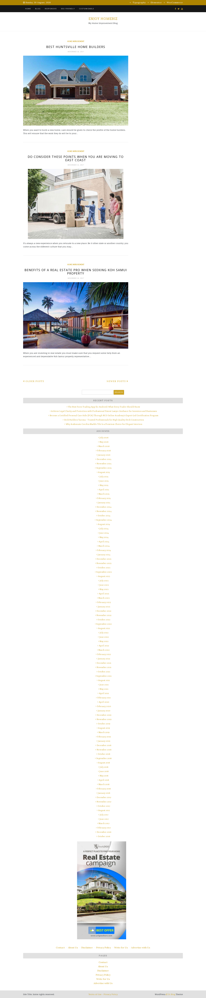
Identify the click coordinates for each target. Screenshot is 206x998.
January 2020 (104, 711)
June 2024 (104, 533)
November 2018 (104, 750)
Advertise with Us (140, 947)
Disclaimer (87, 947)
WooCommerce (175, 2)
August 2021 (104, 680)
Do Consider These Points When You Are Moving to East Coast (76, 158)
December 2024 (104, 507)
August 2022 (104, 628)
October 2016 (104, 836)
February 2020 (104, 706)
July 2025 (104, 476)
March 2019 (104, 732)
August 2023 (104, 576)
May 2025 (104, 485)
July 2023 (104, 580)
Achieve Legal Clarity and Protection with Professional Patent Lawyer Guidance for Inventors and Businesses (104, 411)
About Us (73, 947)
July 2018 (104, 767)
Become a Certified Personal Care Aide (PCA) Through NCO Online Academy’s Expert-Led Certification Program (104, 415)
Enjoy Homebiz (103, 19)
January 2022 (104, 659)
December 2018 (104, 745)
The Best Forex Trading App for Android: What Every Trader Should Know (104, 407)
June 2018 (104, 771)
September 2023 (104, 572)
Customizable (86, 9)
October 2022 (104, 619)
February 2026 (104, 450)
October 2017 (104, 806)
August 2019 (104, 728)
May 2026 (104, 442)
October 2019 (104, 724)
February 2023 (104, 602)
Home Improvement (75, 41)
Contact (60, 947)
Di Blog (171, 994)
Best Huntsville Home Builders (75, 47)
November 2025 (104, 463)
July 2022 (104, 632)
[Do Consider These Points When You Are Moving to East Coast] (75, 204)
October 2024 (104, 515)
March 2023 (104, 598)
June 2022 (104, 637)
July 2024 (104, 528)
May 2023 (103, 589)
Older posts (35, 381)
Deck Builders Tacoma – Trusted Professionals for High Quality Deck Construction (104, 420)
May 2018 (104, 776)
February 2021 (104, 698)
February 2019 (104, 737)
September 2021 (104, 676)
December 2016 (104, 832)
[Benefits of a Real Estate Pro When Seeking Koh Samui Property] (75, 315)
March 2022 (104, 650)
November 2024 (104, 511)
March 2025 (104, 494)
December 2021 (104, 663)
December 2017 (104, 797)
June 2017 (104, 819)
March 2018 (104, 784)
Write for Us (121, 947)
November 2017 (104, 802)
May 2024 (104, 537)
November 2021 (104, 667)
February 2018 (104, 789)
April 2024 (104, 541)
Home (28, 9)
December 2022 (104, 611)
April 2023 (104, 593)
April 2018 (104, 780)
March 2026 (104, 446)
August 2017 (104, 810)
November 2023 (104, 563)
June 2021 (104, 685)
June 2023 (104, 585)
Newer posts (116, 381)
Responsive (51, 9)
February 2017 (104, 828)
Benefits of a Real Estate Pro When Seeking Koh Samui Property (76, 271)
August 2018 (104, 763)
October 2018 (104, 754)
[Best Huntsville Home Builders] (75, 91)
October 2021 (104, 672)
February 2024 (104, 550)
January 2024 (104, 554)
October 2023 (104, 567)
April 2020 (104, 702)
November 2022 (104, 615)
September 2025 (104, 468)
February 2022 (104, 654)
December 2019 (104, 715)
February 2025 (104, 498)
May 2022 (103, 641)
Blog (38, 9)
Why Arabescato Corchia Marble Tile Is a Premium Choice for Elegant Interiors (104, 424)
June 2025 (104, 481)
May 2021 (104, 689)
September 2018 (104, 758)
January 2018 (104, 793)
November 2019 (104, 719)
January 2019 (104, 741)
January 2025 (104, 502)
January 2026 (104, 455)
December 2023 (104, 559)
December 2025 (104, 459)
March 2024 (104, 546)
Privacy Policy (103, 947)
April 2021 (104, 693)
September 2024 (104, 520)
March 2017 (104, 823)
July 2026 (104, 437)
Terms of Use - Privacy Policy (103, 994)
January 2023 (104, 606)
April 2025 (104, 489)
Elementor (156, 2)
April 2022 (104, 645)
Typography (139, 2)
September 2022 (104, 624)
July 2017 (104, 815)
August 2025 (104, 472)
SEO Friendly (68, 9)
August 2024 (104, 524)
